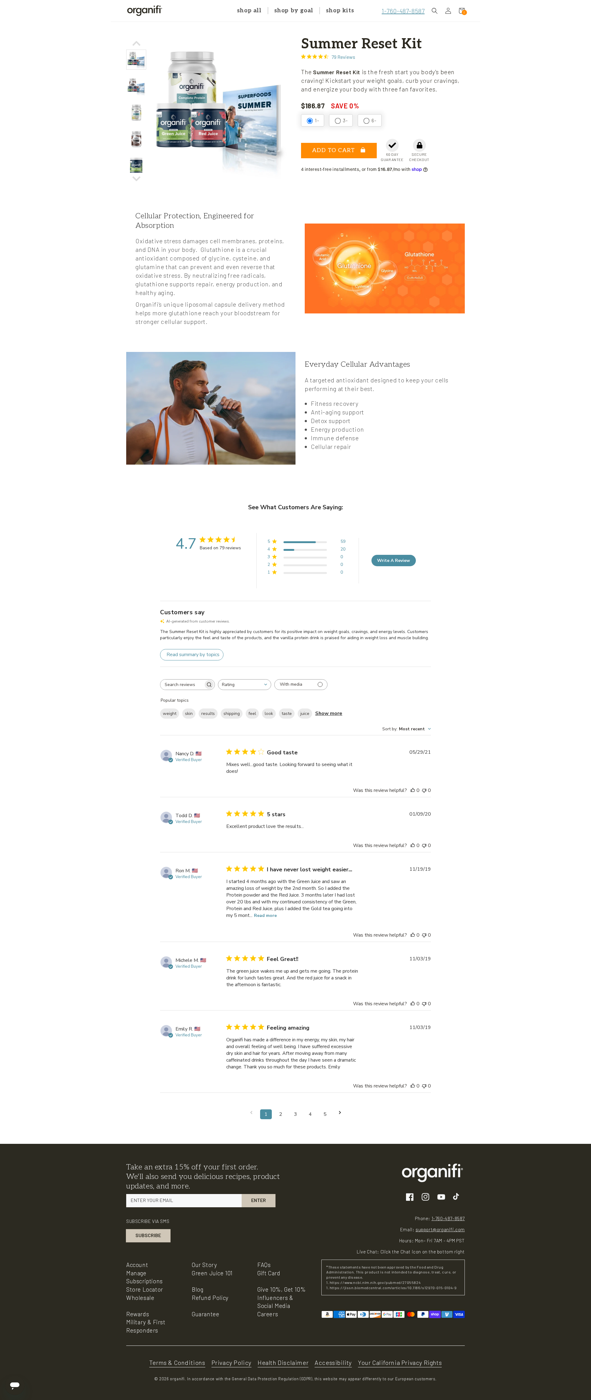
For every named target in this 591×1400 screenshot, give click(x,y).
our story (204, 1264)
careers (267, 1313)
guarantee (205, 1313)
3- (345, 120)
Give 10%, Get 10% (281, 1289)
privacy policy (231, 1362)
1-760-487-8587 (403, 10)
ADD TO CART (334, 150)
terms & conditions (177, 1362)
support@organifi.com (440, 1229)
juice (304, 713)
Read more (265, 915)
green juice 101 (212, 1273)
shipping (231, 713)
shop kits (340, 10)
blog (197, 1289)
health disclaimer (283, 1362)
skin (189, 713)
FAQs (264, 1264)
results (208, 713)
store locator (144, 1289)
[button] (434, 11)
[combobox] (244, 684)
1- (317, 120)
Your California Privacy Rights (400, 1362)
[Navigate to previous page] (251, 1112)
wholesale (140, 1297)
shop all (249, 10)
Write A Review (393, 560)
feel (252, 713)
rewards (137, 1313)
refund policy (210, 1297)
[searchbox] (181, 685)
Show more (328, 713)
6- (374, 120)
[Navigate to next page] (340, 1112)
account (137, 1264)
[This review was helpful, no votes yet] (413, 790)
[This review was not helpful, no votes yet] (424, 790)
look (269, 713)
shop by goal (293, 10)
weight (169, 713)
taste (287, 713)
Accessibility (333, 1362)
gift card (268, 1273)
